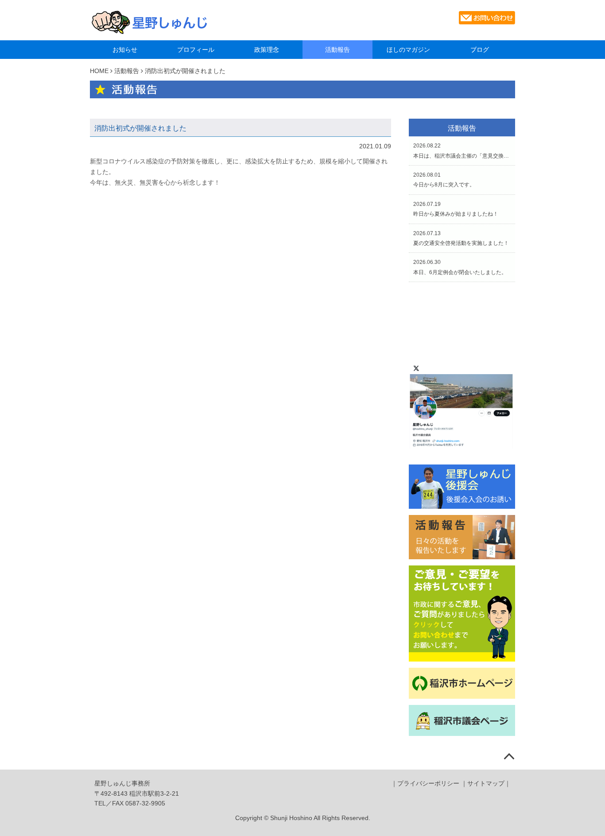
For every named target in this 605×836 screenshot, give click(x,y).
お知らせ (124, 49)
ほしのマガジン (408, 49)
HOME (99, 70)
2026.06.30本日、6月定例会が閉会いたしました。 (460, 267)
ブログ (479, 49)
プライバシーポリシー (428, 783)
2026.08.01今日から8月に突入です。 (444, 180)
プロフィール (195, 49)
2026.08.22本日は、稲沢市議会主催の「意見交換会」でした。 (462, 151)
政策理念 (266, 49)
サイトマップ (485, 783)
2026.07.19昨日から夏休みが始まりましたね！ (455, 209)
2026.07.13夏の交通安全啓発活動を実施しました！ (461, 238)
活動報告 (337, 49)
